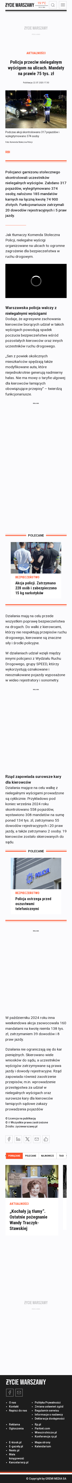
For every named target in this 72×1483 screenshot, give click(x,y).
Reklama (14, 1424)
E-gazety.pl (16, 1446)
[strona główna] (19, 5)
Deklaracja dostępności (50, 1418)
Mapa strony (42, 1442)
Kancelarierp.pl (18, 1462)
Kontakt (13, 1406)
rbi (7, 152)
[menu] (63, 5)
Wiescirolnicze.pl (46, 1432)
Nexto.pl (14, 1450)
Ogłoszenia (16, 1428)
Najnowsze (47, 1155)
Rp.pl (38, 1424)
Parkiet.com (42, 1428)
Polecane (30, 1155)
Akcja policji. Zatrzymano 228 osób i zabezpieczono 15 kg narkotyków (36, 588)
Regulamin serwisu (47, 1410)
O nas (12, 1402)
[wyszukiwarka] (53, 5)
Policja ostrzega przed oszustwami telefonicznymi (33, 904)
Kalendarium (43, 1446)
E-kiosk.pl (15, 1442)
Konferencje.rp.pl (46, 1436)
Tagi (61, 1155)
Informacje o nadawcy (49, 1414)
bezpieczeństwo (27, 577)
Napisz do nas (18, 1410)
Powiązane (14, 1155)
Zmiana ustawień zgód (49, 1406)
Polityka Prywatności (48, 1402)
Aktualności (36, 53)
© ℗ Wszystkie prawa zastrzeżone (26, 1122)
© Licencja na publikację (20, 1118)
